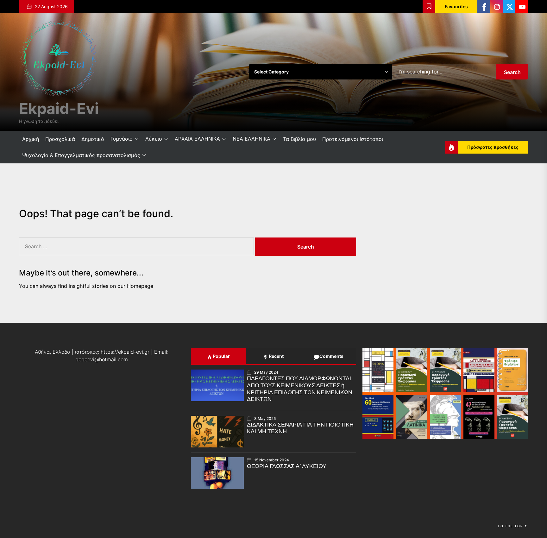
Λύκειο (153, 139)
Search (512, 72)
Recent (276, 356)
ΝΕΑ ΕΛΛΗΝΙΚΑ (251, 139)
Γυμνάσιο (121, 139)
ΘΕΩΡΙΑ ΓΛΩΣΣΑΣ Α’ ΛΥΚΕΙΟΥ (286, 466)
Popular (221, 356)
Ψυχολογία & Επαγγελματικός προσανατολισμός (81, 155)
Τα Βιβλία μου (299, 139)
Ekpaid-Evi (59, 108)
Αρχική (30, 139)
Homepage (140, 286)
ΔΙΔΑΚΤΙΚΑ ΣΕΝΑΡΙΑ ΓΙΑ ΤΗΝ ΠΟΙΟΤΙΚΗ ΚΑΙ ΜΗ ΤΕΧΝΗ (300, 428)
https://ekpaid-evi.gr (125, 352)
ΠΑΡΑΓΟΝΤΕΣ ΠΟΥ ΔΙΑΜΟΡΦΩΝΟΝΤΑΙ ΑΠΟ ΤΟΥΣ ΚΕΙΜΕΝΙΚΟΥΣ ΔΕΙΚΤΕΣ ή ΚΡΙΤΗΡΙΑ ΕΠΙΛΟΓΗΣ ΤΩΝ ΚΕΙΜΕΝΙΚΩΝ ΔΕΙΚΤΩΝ (299, 388)
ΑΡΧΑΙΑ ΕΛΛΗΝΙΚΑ (197, 139)
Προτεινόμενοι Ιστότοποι (352, 139)
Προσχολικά (60, 139)
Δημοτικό (92, 139)
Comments (330, 356)
